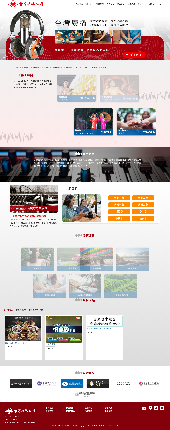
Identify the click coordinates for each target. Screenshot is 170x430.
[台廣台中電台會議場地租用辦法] (105, 321)
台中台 (143, 211)
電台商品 (142, 4)
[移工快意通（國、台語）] (136, 121)
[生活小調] (31, 253)
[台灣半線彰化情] (120, 280)
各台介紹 (100, 4)
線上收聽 (79, 4)
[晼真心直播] (49, 280)
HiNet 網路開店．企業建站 (69, 426)
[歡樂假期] (102, 253)
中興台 (119, 218)
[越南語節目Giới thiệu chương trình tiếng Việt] (93, 121)
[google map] (150, 408)
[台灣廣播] (85, 34)
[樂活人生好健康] (85, 280)
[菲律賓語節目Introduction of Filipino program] (50, 121)
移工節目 (121, 4)
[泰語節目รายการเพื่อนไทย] (76, 87)
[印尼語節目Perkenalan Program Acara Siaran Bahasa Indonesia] (119, 87)
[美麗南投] (138, 253)
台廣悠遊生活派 (37, 208)
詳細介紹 (10, 347)
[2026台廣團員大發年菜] (23, 328)
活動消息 (131, 4)
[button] (83, 58)
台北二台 (143, 197)
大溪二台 (143, 204)
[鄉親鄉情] (67, 253)
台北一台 (119, 197)
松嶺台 (143, 218)
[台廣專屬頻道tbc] (144, 408)
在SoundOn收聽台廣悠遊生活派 (28, 215)
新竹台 (119, 211)
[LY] (162, 408)
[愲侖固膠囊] (64, 329)
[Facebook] (156, 408)
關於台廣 (89, 4)
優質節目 (110, 4)
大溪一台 (119, 204)
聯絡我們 (152, 4)
